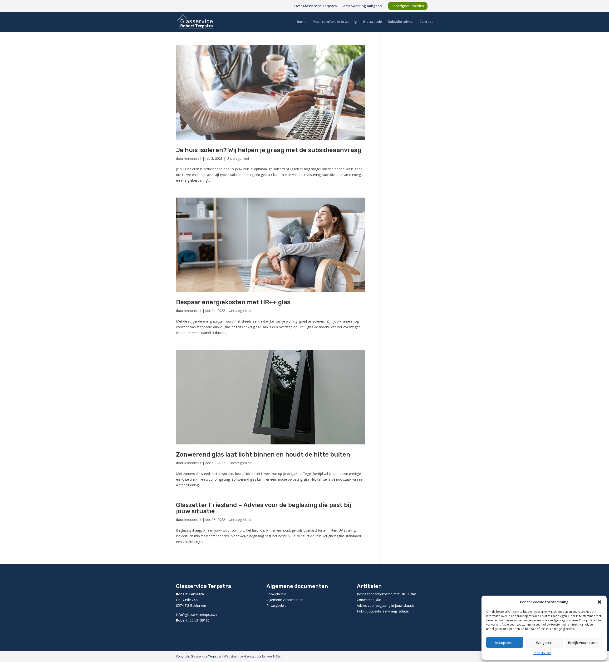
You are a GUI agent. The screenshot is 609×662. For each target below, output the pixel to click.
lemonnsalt (192, 158)
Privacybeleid (276, 605)
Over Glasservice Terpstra (315, 6)
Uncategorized (237, 158)
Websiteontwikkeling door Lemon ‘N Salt (252, 656)
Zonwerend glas (370, 599)
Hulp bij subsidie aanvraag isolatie (383, 611)
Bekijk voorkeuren (583, 642)
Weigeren (544, 642)
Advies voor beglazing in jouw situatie (386, 605)
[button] (599, 602)
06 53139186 (200, 620)
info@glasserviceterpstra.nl (196, 614)
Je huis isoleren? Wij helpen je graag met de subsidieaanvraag (268, 150)
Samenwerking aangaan (361, 6)
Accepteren (505, 642)
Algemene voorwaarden (284, 599)
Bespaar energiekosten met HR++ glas (233, 302)
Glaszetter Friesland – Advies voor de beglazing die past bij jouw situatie (263, 508)
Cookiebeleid (542, 653)
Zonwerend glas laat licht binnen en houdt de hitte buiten (263, 454)
